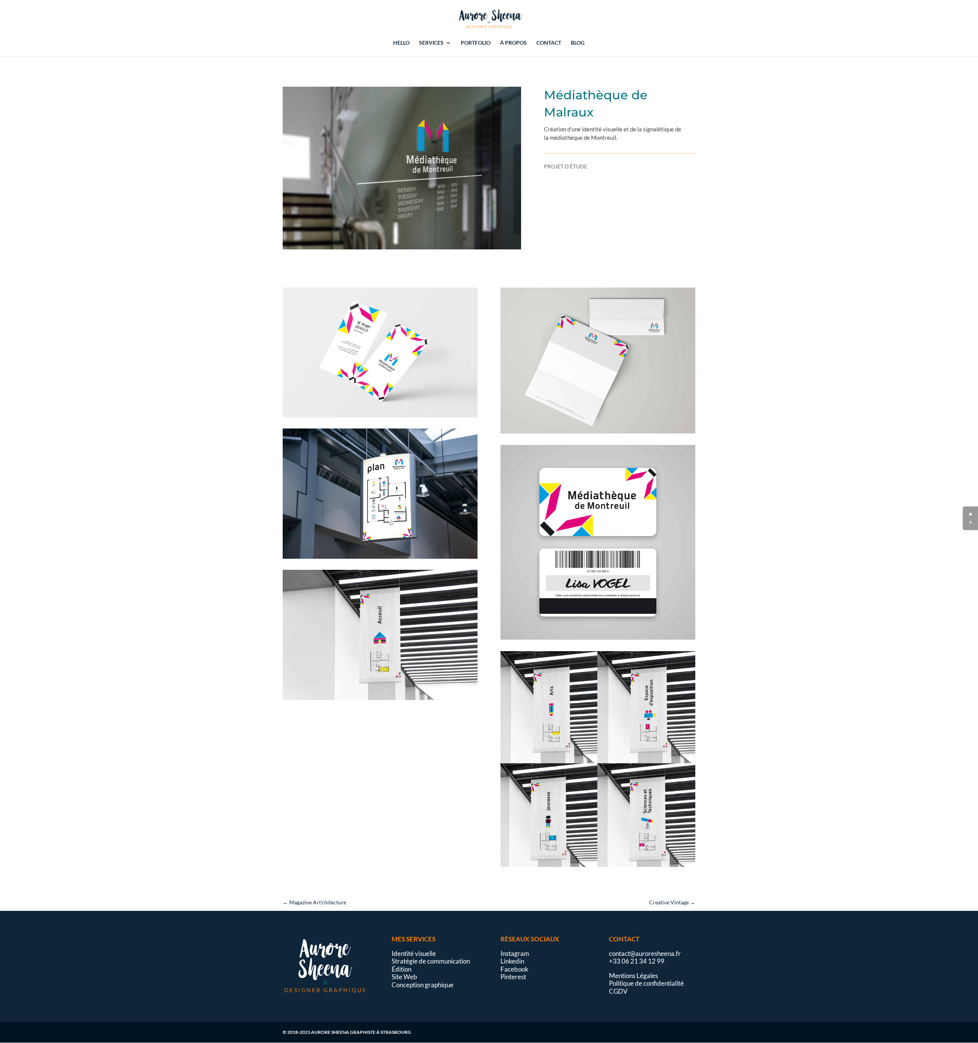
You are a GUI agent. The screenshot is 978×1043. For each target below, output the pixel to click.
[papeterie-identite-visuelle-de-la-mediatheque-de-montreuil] (597, 433)
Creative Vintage (672, 902)
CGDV (618, 991)
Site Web (404, 977)
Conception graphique (422, 985)
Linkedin (512, 961)
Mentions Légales (633, 976)
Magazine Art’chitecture (314, 902)
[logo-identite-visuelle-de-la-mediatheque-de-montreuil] (402, 249)
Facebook (514, 969)
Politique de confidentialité (646, 983)
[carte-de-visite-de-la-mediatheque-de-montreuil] (380, 417)
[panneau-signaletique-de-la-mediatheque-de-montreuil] (380, 700)
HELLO (401, 43)
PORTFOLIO (476, 43)
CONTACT (548, 43)
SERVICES (431, 43)
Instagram (514, 953)
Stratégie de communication (431, 961)
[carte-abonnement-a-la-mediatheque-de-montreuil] (597, 639)
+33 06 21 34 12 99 (636, 961)
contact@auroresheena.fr (645, 953)
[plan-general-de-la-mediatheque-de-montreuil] (380, 558)
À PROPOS (513, 43)
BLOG (578, 43)
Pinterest (513, 977)
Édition (401, 969)
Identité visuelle (414, 953)
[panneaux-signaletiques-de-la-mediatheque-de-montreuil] (597, 867)
